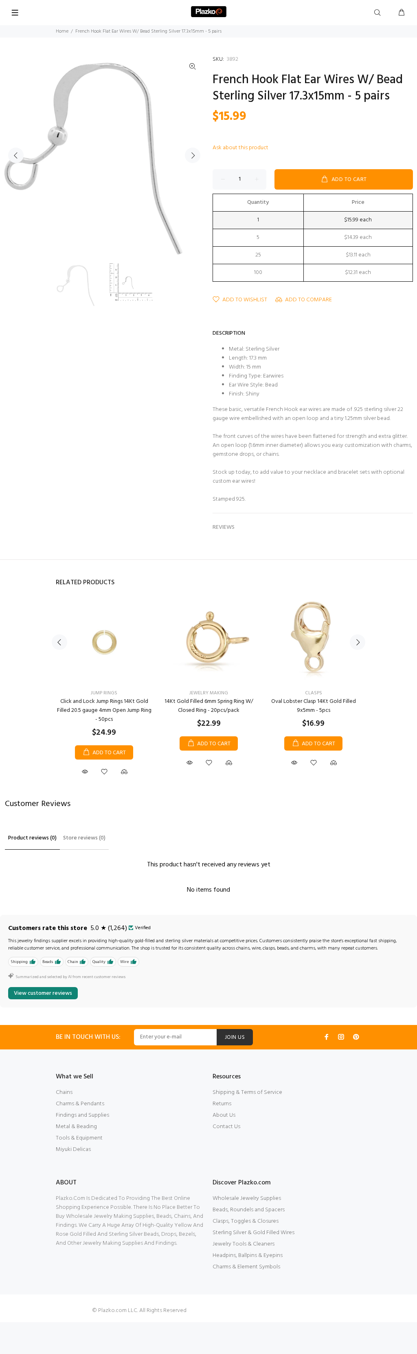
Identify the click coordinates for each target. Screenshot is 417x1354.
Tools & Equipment (79, 1138)
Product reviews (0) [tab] (32, 838)
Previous (16, 155)
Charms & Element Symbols (246, 1267)
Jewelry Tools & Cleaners (243, 1244)
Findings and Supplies (82, 1115)
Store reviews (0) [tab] (84, 838)
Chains (64, 1092)
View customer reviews (43, 993)
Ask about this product (240, 147)
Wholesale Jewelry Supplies (247, 1198)
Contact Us (226, 1126)
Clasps (313, 693)
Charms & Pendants (80, 1104)
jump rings (104, 693)
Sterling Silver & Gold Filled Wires (253, 1232)
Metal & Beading (76, 1126)
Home (62, 31)
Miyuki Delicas (73, 1149)
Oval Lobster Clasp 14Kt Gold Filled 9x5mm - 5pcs (313, 706)
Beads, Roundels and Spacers (249, 1210)
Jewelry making (208, 693)
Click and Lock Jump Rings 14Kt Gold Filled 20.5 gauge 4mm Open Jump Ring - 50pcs (104, 710)
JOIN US (235, 1037)
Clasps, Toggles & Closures (246, 1221)
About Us (224, 1115)
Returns (222, 1104)
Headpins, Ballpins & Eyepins (248, 1255)
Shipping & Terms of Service (247, 1092)
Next (192, 155)
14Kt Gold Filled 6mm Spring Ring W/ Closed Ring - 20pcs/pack (209, 706)
